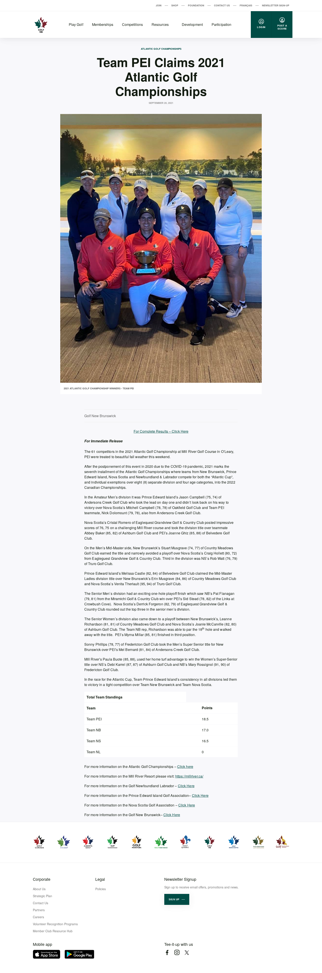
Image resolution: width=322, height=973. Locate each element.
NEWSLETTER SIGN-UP (275, 5)
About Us (39, 889)
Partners (39, 910)
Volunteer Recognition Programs (55, 924)
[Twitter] (186, 952)
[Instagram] (177, 952)
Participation (221, 24)
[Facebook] (167, 952)
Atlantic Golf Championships (161, 48)
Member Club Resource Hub (53, 931)
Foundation (196, 5)
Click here (185, 766)
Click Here (186, 785)
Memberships (102, 24)
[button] (176, 899)
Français (246, 5)
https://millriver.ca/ (189, 776)
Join (158, 5)
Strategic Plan (42, 896)
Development (192, 24)
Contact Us (222, 5)
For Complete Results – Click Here (161, 431)
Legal (100, 879)
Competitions (132, 24)
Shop (174, 5)
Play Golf (76, 24)
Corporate (41, 879)
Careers (38, 917)
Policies (100, 889)
